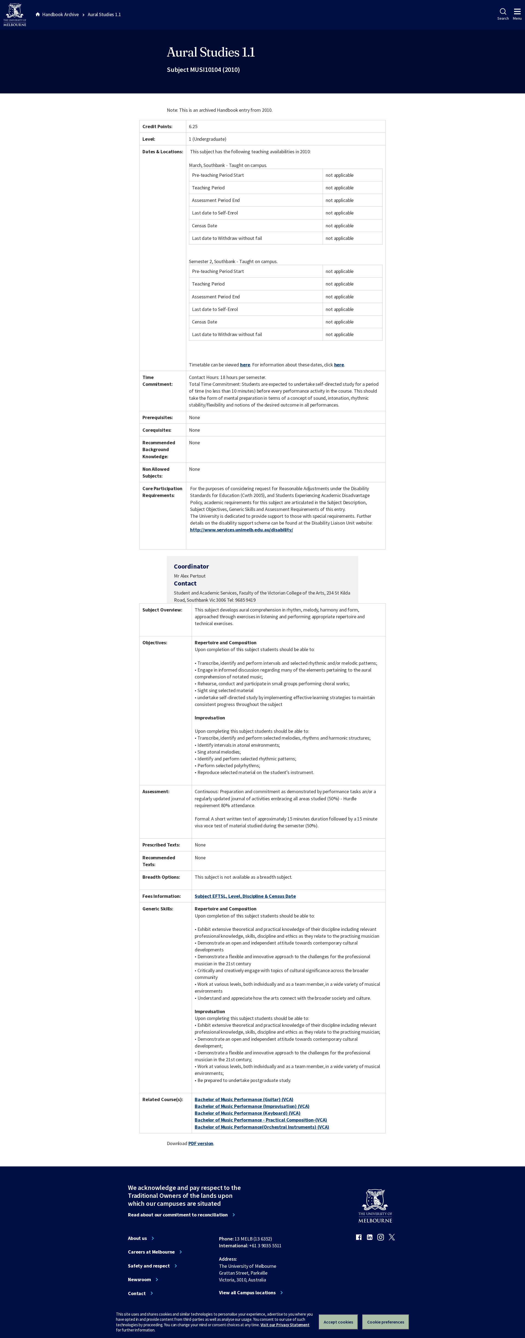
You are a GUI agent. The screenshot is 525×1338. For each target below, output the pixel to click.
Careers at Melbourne (151, 1252)
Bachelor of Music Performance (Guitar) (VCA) (244, 1099)
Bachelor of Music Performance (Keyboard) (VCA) (248, 1113)
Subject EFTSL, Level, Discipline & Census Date (245, 896)
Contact (137, 1293)
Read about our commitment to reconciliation (178, 1215)
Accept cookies (338, 1322)
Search (503, 18)
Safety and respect (149, 1266)
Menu (517, 18)
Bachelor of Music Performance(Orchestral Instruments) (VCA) (262, 1127)
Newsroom (139, 1280)
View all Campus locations (247, 1293)
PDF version (201, 1143)
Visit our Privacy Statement (285, 1324)
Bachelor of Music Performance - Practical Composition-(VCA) (261, 1120)
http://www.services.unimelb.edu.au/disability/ (241, 530)
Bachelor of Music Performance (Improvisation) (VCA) (252, 1106)
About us (137, 1238)
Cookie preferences (385, 1322)
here (245, 364)
